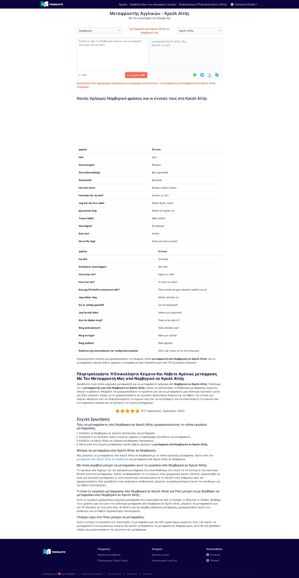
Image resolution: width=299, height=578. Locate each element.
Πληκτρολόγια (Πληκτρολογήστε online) (203, 4)
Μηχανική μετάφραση (113, 554)
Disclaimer (132, 574)
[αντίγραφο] (217, 74)
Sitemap (147, 574)
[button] (243, 4)
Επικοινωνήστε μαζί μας (164, 560)
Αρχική (123, 4)
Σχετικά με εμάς (160, 554)
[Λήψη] (209, 74)
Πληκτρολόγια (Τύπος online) (112, 560)
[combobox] (99, 31)
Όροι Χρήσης (114, 574)
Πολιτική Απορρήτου (91, 574)
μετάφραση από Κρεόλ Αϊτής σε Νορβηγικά (102, 459)
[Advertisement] (58, 72)
